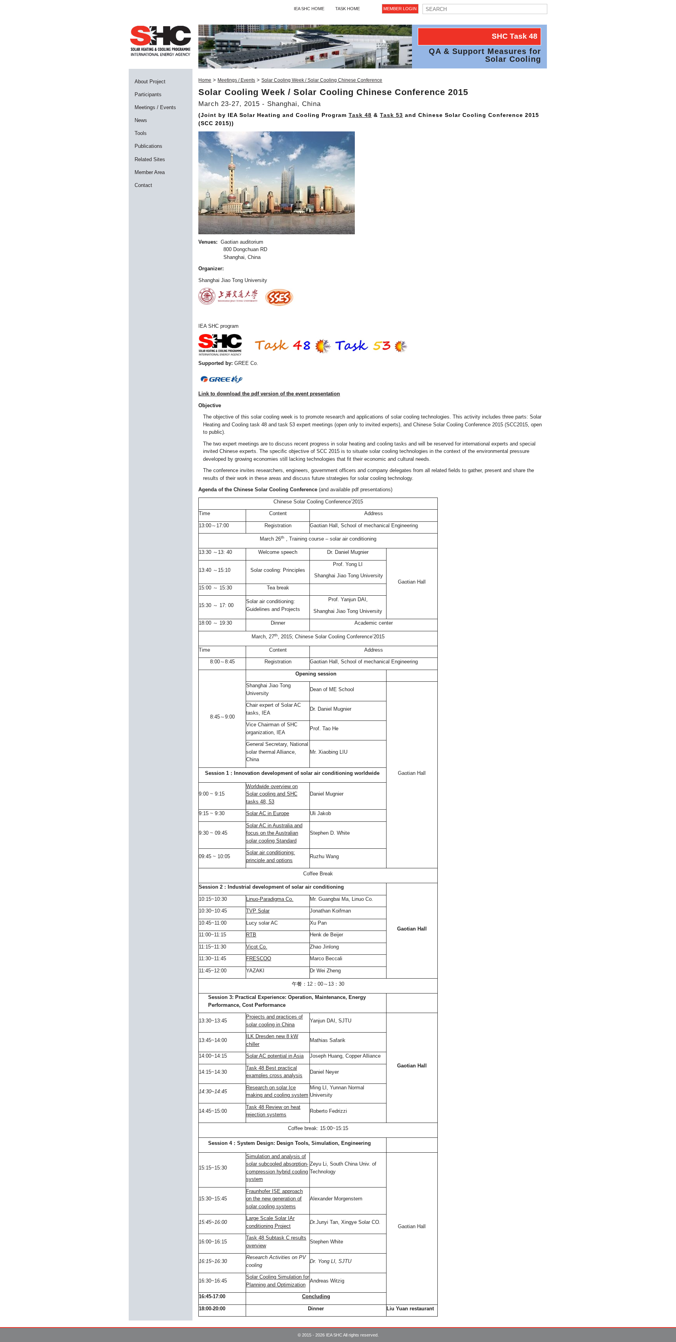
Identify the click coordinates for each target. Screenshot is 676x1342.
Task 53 (391, 115)
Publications (148, 146)
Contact (143, 185)
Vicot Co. (256, 947)
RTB (251, 935)
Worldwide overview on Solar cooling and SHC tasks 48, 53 (272, 794)
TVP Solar (258, 911)
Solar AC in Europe (267, 813)
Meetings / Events (155, 107)
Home (204, 80)
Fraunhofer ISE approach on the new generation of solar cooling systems (274, 1198)
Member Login (400, 8)
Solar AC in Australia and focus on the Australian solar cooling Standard (274, 833)
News (141, 120)
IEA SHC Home (309, 8)
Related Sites (150, 159)
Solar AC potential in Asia (275, 1056)
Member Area (150, 172)
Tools (141, 133)
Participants (148, 94)
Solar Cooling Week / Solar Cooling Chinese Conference (321, 80)
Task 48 (360, 115)
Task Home (347, 8)
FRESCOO (258, 958)
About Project (150, 81)
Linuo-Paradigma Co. (269, 899)
